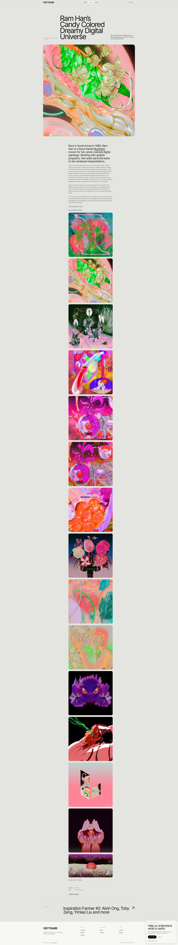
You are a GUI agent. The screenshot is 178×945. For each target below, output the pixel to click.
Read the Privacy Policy (152, 940)
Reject (159, 936)
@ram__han (75, 200)
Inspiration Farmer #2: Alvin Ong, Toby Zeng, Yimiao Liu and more (99, 910)
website (83, 200)
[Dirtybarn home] (48, 2)
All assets (83, 930)
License (121, 930)
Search (131, 2)
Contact (102, 932)
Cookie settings (54, 942)
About (96, 2)
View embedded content (75, 206)
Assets (85, 2)
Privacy (121, 932)
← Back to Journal (73, 894)
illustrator (99, 148)
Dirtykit (82, 932)
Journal (91, 2)
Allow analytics (152, 936)
